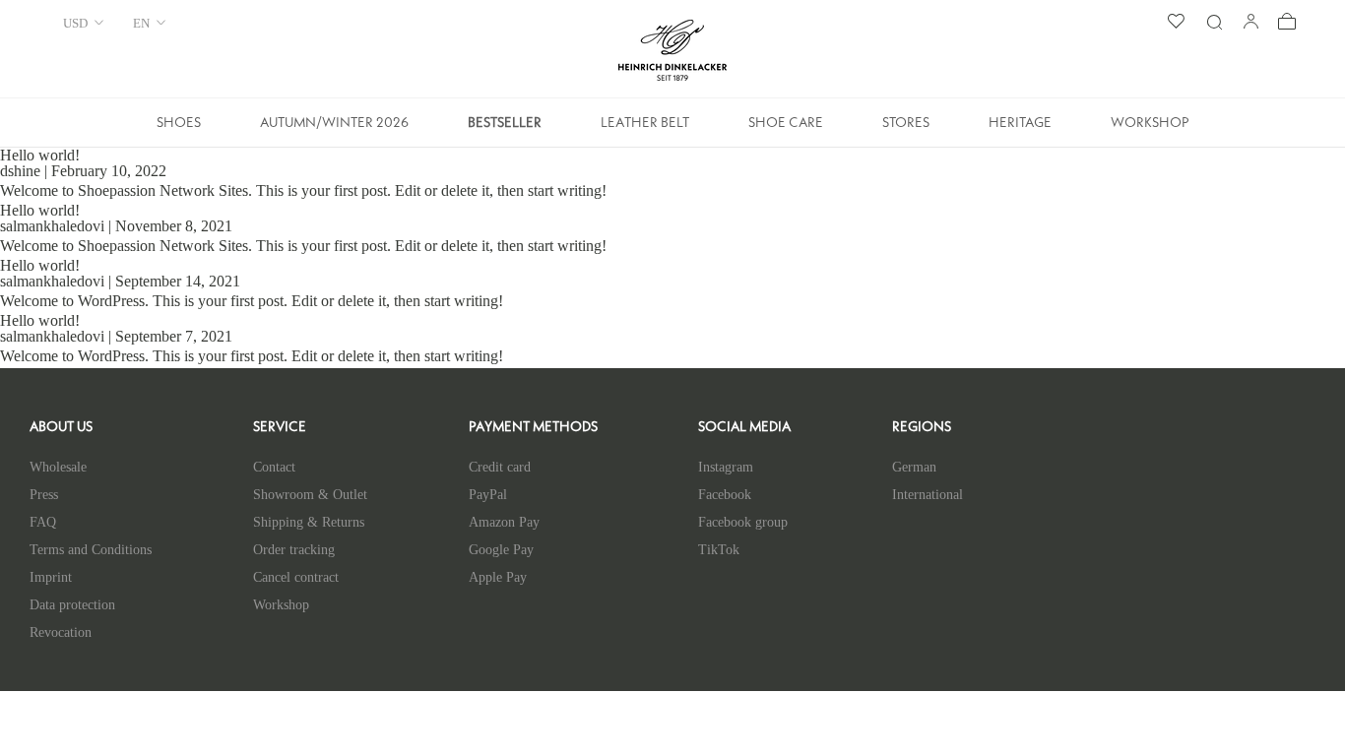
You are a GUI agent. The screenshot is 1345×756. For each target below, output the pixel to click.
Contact (274, 467)
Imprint (51, 577)
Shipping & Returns (308, 522)
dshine (20, 170)
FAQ (43, 522)
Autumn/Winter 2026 (334, 129)
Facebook (724, 494)
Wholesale (58, 467)
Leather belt (645, 129)
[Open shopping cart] (1287, 22)
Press (44, 494)
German (914, 467)
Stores (905, 129)
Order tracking (294, 549)
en (141, 23)
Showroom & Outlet (310, 494)
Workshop (1150, 129)
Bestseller (505, 129)
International (927, 494)
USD (75, 23)
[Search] (1214, 23)
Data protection (72, 605)
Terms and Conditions (91, 549)
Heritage (1020, 129)
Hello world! (40, 155)
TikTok (718, 549)
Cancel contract (296, 577)
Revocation (61, 632)
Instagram (725, 467)
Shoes (179, 129)
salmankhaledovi (52, 226)
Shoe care (785, 129)
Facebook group (743, 522)
